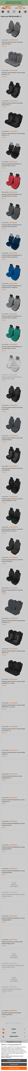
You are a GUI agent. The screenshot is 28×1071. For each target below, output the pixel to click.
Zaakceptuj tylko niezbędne (14, 1060)
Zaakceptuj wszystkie (14, 1068)
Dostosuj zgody (14, 1064)
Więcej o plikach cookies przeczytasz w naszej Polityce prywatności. (12, 1056)
